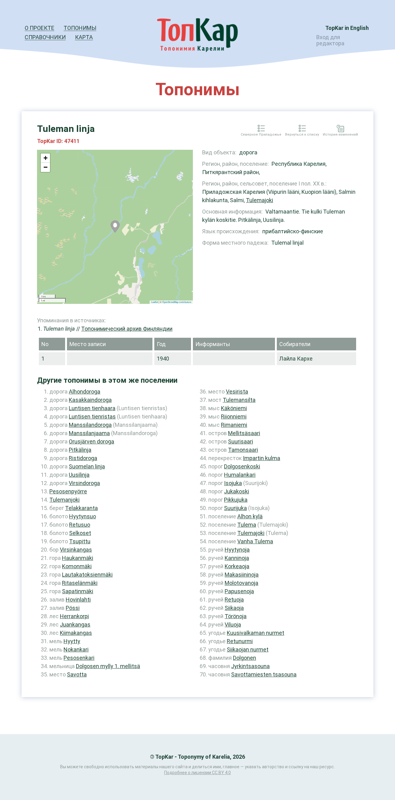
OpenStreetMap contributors (176, 302)
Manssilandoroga (90, 425)
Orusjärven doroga (91, 441)
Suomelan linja (87, 466)
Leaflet (154, 302)
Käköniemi (234, 408)
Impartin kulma (261, 458)
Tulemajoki (259, 200)
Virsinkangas (76, 549)
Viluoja (233, 624)
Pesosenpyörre (68, 491)
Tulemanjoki (64, 499)
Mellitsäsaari (244, 433)
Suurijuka (235, 508)
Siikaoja (234, 608)
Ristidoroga (83, 458)
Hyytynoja (237, 549)
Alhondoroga (84, 391)
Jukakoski (236, 491)
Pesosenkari (79, 658)
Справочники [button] (45, 37)
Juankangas (75, 624)
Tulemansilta (239, 400)
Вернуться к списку (302, 135)
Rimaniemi (234, 425)
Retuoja (234, 599)
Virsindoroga (84, 483)
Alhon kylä (250, 516)
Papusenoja (239, 591)
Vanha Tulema (255, 541)
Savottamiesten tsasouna (264, 674)
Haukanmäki (77, 558)
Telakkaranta (81, 508)
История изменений (340, 135)
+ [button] (46, 158)
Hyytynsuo (82, 516)
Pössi (73, 608)
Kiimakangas (76, 633)
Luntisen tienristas (92, 416)
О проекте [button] (39, 28)
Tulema (246, 524)
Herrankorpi (74, 616)
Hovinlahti (78, 599)
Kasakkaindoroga (90, 400)
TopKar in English (347, 28)
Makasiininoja (242, 574)
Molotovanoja (241, 583)
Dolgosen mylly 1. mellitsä (108, 666)
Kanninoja (237, 558)
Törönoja (236, 616)
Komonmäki (77, 566)
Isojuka (233, 483)
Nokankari (76, 649)
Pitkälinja (80, 450)
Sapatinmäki (77, 591)
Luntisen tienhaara (92, 408)
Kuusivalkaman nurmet (255, 633)
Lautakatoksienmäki (87, 574)
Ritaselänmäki (80, 583)
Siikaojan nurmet (247, 649)
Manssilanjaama (89, 433)
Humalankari (240, 474)
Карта (84, 37)
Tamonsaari (243, 450)
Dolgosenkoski (242, 466)
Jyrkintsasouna (250, 666)
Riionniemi (234, 416)
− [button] (46, 167)
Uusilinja (79, 474)
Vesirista (237, 391)
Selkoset (80, 533)
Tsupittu (79, 541)
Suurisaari (240, 441)
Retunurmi (240, 641)
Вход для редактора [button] (330, 40)
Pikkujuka (235, 499)
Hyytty (72, 641)
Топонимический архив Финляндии (127, 328)
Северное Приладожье (261, 135)
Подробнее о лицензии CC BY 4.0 (197, 772)
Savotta (77, 674)
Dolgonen (244, 658)
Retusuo (79, 524)
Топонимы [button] (80, 28)
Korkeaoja (237, 566)
